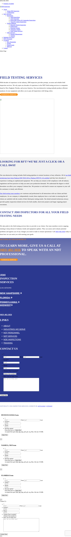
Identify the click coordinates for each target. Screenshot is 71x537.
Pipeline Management (16, 34)
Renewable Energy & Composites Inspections (23, 20)
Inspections (10, 15)
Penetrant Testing (15, 28)
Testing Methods (11, 23)
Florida (9, 43)
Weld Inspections (15, 17)
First (21, 357)
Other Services (11, 32)
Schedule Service (8, 94)
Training (12, 36)
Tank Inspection (14, 19)
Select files (18, 430)
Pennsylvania (10, 45)
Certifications (10, 12)
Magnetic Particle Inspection (18, 25)
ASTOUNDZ (41, 406)
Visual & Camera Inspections (18, 22)
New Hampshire (11, 42)
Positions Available (8, 3)
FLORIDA (5, 297)
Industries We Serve (8, 37)
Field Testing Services (16, 31)
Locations (6, 40)
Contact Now (4, 395)
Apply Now (4, 435)
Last (41, 357)
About (5, 9)
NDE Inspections (12, 339)
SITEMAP (49, 406)
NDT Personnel (7, 39)
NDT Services (7, 14)
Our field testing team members (10, 193)
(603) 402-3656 (60, 231)
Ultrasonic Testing (15, 29)
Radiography (13, 26)
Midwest (9, 46)
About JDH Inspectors (13, 11)
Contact (5, 48)
